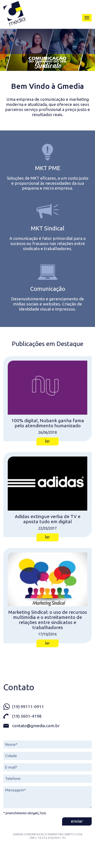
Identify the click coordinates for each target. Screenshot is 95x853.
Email (88, 8)
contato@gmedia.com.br (36, 725)
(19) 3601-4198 (27, 716)
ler (47, 441)
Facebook (66, 8)
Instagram (76, 8)
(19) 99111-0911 (28, 706)
